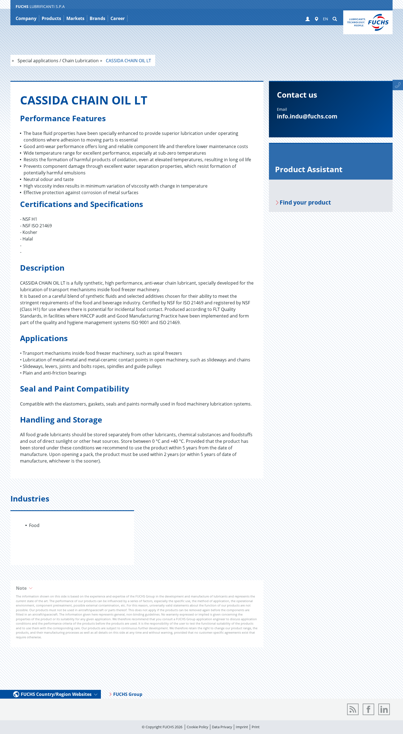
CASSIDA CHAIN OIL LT (128, 61)
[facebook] (368, 709)
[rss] (353, 709)
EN (325, 18)
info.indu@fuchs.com (307, 116)
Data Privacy (222, 726)
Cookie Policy (197, 726)
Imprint (242, 726)
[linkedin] (384, 709)
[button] (307, 19)
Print (256, 726)
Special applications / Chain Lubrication (57, 61)
